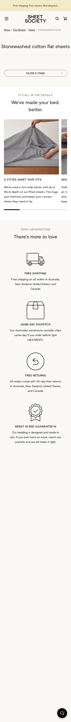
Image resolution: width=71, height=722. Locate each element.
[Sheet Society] (35, 18)
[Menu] (6, 18)
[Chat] (62, 713)
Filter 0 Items (35, 73)
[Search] (57, 19)
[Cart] (65, 19)
